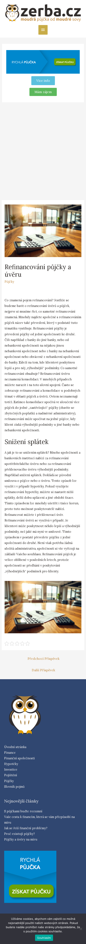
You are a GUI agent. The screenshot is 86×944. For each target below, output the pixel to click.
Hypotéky (11, 764)
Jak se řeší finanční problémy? (25, 828)
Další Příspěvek (43, 670)
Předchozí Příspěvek (43, 658)
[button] (43, 92)
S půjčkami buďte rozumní (23, 811)
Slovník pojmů (14, 787)
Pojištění (10, 775)
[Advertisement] (43, 150)
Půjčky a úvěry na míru (20, 839)
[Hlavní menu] (43, 30)
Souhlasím (44, 937)
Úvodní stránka (15, 747)
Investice (10, 769)
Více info (43, 81)
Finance (10, 753)
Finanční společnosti (19, 758)
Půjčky (9, 282)
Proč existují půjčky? (19, 834)
